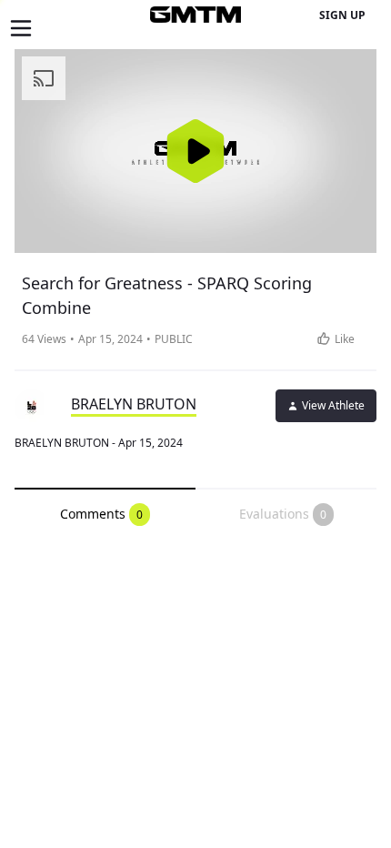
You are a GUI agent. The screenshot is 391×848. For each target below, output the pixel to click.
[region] (195, 151)
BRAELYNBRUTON (133, 404)
